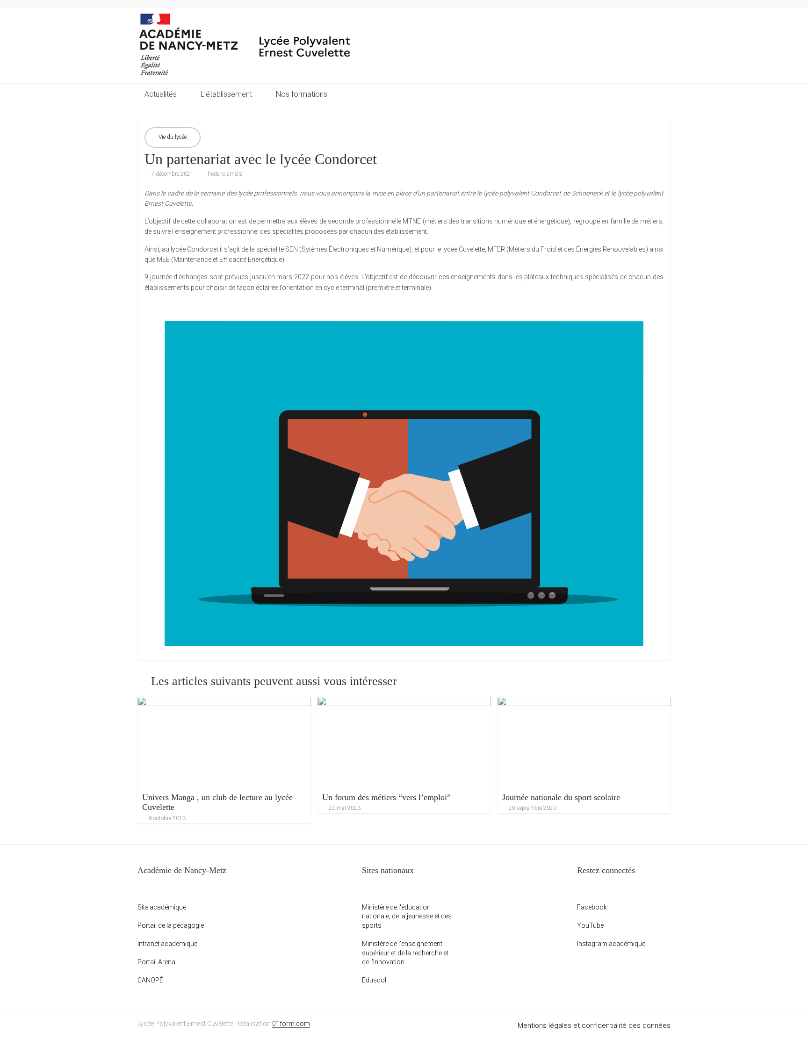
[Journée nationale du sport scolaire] (584, 742)
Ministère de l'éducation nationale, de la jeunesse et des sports (407, 916)
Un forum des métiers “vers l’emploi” (386, 797)
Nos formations (301, 94)
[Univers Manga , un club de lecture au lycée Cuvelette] (224, 742)
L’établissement (226, 94)
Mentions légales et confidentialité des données (594, 1025)
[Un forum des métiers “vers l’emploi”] (404, 742)
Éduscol (374, 980)
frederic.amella (225, 174)
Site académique (161, 907)
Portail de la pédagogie (170, 925)
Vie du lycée (173, 137)
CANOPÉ (150, 980)
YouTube (590, 925)
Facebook (592, 907)
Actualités (160, 94)
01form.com (291, 1023)
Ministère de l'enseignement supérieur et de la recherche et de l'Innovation (405, 953)
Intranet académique (167, 943)
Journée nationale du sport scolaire (561, 797)
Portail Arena (156, 962)
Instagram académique (611, 943)
